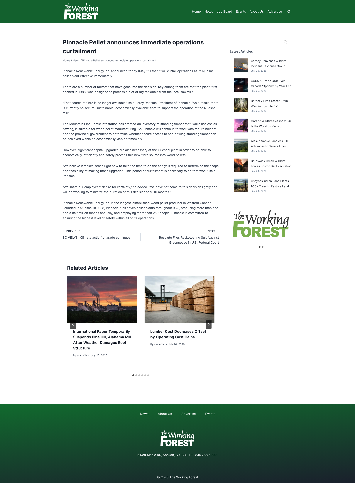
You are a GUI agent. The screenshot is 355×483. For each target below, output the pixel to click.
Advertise (275, 11)
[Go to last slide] (73, 324)
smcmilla (82, 355)
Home (196, 11)
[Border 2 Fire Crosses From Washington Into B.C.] (241, 105)
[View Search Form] (289, 11)
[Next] (209, 324)
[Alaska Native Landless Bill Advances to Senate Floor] (241, 145)
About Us (257, 11)
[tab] (133, 375)
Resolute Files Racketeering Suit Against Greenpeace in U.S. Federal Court (189, 237)
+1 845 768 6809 (204, 455)
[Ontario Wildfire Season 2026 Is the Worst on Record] (241, 125)
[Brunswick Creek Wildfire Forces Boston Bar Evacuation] (241, 165)
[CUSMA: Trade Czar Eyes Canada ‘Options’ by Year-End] (241, 85)
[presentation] (102, 299)
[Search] (285, 42)
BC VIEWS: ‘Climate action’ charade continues (96, 234)
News (208, 11)
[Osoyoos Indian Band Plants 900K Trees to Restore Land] (241, 185)
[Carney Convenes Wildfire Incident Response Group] (241, 65)
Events (241, 11)
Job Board (224, 11)
